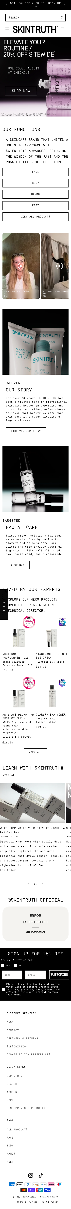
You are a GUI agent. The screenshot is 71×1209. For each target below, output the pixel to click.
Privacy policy (49, 1197)
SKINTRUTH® (29, 1197)
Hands (11, 1153)
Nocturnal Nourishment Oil (15, 656)
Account (13, 1092)
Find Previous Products (26, 1108)
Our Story (14, 1076)
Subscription (17, 1046)
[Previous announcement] (6, 5)
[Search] (62, 17)
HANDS (35, 194)
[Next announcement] (65, 5)
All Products (17, 1129)
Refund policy (50, 1202)
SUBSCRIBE (59, 974)
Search (12, 1084)
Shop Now (17, 565)
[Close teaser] (6, 591)
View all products (35, 216)
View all (35, 752)
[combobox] (35, 17)
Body (10, 1145)
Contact (13, 1030)
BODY (35, 183)
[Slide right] (42, 884)
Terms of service (27, 1202)
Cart (10, 1100)
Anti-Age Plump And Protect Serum (18, 716)
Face (10, 1137)
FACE (35, 171)
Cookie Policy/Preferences (28, 1054)
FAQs (10, 1022)
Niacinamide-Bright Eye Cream (51, 656)
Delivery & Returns (22, 1038)
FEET (35, 205)
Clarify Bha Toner (51, 714)
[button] (7, 29)
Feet (10, 1161)
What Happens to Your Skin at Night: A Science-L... (32, 830)
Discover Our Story (26, 431)
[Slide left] (28, 884)
